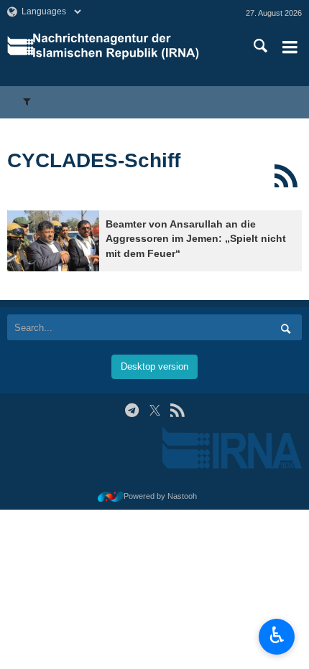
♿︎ (277, 635)
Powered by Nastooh (160, 496)
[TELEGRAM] (132, 410)
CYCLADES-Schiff (93, 160)
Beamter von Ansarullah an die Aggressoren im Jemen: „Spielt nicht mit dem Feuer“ (196, 239)
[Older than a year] (53, 240)
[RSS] (285, 176)
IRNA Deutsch (128, 46)
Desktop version (154, 366)
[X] (155, 410)
